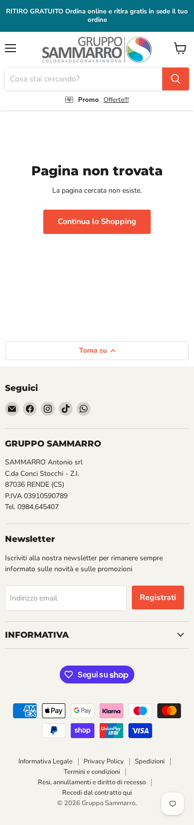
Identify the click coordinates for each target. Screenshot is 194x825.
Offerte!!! (116, 99)
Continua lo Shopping (97, 221)
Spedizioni (150, 761)
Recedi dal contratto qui (97, 792)
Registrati (158, 597)
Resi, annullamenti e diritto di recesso (92, 782)
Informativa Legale (45, 761)
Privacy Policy (104, 761)
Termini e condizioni (92, 771)
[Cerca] (175, 79)
